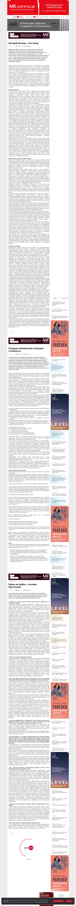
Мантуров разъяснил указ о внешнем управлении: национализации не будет (57, 618)
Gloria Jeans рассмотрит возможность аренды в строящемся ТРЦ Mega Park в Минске (59, 552)
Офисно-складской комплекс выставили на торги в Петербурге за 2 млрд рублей (59, 667)
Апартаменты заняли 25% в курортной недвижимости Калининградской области (58, 895)
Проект (53, 314)
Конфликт (54, 364)
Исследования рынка (56, 308)
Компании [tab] (64, 298)
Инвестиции (54, 671)
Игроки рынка (55, 358)
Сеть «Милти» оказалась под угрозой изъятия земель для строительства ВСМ (58, 367)
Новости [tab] (55, 298)
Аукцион (54, 543)
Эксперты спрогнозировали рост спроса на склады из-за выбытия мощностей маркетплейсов (59, 479)
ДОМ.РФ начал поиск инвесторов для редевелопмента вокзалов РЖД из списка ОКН (59, 742)
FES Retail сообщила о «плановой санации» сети (59, 654)
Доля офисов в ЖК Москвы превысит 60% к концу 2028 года (59, 310)
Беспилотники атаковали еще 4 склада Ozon (58, 728)
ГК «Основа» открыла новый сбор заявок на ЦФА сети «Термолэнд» (59, 494)
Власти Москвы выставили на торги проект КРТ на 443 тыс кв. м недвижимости (59, 818)
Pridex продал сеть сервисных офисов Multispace (58, 660)
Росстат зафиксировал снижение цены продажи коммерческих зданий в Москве (59, 443)
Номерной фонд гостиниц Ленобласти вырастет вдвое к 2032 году (59, 792)
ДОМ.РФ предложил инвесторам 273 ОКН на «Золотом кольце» (59, 674)
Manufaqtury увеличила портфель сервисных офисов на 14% (59, 465)
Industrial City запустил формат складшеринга (58, 360)
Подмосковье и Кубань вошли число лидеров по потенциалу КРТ (59, 749)
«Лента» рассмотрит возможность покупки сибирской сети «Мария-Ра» (59, 811)
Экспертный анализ (56, 476)
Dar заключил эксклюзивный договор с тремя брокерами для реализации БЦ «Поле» (60, 317)
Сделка (53, 498)
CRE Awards (27, 16)
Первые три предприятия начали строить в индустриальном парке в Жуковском (59, 487)
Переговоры (54, 549)
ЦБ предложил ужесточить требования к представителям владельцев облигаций (58, 390)
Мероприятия (42, 16)
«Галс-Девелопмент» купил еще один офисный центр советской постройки (59, 501)
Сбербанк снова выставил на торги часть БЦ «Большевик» (59, 799)
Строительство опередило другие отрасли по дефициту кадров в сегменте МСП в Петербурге (59, 450)
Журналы (46, 16)
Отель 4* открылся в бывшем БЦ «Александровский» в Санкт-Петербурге (59, 633)
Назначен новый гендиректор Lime (59, 804)
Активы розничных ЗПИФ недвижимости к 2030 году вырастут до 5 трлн (58, 434)
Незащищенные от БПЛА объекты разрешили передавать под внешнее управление (59, 640)
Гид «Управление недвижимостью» (55, 16)
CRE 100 (31, 16)
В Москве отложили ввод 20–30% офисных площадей (59, 722)
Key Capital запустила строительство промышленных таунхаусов (60, 833)
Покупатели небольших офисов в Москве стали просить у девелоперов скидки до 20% (58, 826)
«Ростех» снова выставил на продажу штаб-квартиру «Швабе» (59, 546)
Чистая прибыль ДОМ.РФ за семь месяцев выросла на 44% (59, 559)
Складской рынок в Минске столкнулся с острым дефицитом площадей (59, 575)
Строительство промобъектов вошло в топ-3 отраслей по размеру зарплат (60, 846)
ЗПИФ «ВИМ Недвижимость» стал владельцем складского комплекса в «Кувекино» (59, 626)
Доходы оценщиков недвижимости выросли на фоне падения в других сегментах (59, 376)
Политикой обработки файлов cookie (41, 902)
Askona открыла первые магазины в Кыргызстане (59, 647)
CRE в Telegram (55, 369)
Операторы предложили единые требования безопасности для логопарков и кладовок (58, 567)
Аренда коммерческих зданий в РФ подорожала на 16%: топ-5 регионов (58, 303)
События (54, 630)
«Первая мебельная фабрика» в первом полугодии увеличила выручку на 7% (58, 471)
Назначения (54, 803)
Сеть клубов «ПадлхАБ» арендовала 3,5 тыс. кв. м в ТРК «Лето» (59, 853)
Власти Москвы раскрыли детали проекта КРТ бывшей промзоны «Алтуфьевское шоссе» (59, 458)
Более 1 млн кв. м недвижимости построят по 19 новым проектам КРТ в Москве (59, 735)
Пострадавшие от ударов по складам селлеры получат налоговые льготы (59, 680)
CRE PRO (38, 16)
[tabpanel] (60, 602)
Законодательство (56, 615)
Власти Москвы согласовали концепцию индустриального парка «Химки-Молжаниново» (59, 383)
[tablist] (60, 298)
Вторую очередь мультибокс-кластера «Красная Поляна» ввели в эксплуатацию (59, 839)
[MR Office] (38, 7)
